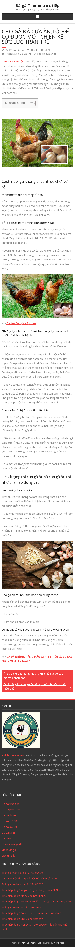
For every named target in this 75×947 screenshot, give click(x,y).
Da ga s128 (9, 832)
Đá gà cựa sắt (16, 49)
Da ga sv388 (9, 826)
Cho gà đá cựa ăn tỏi (45, 53)
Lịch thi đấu (8, 855)
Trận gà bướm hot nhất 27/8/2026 (22, 884)
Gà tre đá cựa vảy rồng (21, 323)
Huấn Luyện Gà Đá (16, 53)
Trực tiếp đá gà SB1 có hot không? (22, 918)
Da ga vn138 (9, 821)
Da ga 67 (7, 838)
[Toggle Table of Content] (31, 103)
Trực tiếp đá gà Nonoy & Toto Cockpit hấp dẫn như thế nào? (34, 927)
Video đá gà (9, 850)
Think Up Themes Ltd (31, 942)
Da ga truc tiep (11, 803)
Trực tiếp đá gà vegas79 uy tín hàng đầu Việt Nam (31, 890)
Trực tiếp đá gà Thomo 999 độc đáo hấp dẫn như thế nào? (36, 901)
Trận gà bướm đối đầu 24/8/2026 (22, 907)
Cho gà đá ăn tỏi (12, 61)
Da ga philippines (12, 809)
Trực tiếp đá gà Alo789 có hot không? (24, 895)
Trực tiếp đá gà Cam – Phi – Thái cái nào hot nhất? (31, 913)
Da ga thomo (9, 815)
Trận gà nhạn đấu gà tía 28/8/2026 (22, 872)
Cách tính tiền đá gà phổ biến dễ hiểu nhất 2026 (30, 878)
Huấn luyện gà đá (12, 844)
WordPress (59, 942)
